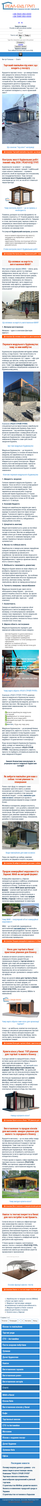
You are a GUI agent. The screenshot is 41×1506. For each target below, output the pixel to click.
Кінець (35, 1321)
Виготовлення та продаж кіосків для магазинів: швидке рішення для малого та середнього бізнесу (20, 1131)
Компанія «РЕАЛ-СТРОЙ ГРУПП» (15, 695)
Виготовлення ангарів (13, 1381)
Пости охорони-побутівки (14, 1345)
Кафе (5, 1413)
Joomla (20, 44)
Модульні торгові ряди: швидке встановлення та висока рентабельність (20, 1304)
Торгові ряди (8, 1332)
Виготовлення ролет (12, 1375)
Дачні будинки (9, 1443)
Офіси (5, 1456)
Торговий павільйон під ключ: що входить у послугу (20, 66)
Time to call (14, 35)
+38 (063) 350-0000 (22, 14)
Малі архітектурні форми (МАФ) (14, 269)
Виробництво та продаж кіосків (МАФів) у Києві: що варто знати (21, 1300)
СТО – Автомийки (11, 1339)
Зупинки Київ (9, 1450)
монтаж (10, 724)
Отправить (20, 42)
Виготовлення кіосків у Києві (16, 1407)
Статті (5, 1387)
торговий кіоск (32, 1065)
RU (22, 23)
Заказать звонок (20, 46)
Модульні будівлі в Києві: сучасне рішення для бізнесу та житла (19, 1308)
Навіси (6, 1363)
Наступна (28, 1321)
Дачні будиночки (10, 1357)
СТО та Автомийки (11, 1425)
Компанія (15, 424)
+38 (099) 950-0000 (22, 16)
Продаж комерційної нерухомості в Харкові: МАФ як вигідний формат (20, 873)
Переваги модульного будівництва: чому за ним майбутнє (20, 345)
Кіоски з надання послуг (14, 1437)
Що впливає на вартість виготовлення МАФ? (20, 263)
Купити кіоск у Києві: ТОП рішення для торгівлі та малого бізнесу (20, 1053)
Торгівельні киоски (11, 1419)
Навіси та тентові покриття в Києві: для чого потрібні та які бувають (20, 1216)
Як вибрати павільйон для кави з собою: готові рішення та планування (20, 779)
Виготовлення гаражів (13, 1369)
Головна (10, 59)
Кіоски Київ (8, 1401)
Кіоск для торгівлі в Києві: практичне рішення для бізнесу (21, 951)
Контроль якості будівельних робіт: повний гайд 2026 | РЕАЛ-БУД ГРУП (20, 161)
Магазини (7, 1431)
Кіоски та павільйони (12, 1326)
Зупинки (6, 1351)
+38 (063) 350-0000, (13, 678)
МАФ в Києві (8, 1395)
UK (19, 23)
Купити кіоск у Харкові (15, 1312)
